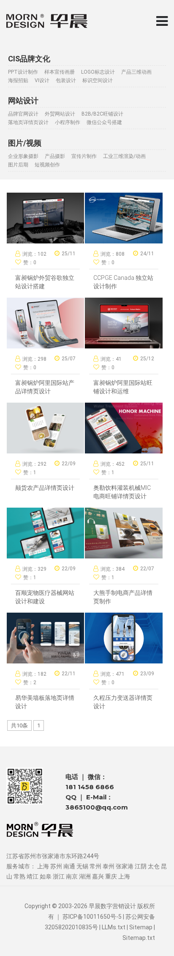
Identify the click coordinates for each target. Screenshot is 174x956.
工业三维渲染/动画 (124, 156)
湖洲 (85, 876)
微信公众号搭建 (104, 122)
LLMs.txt (113, 927)
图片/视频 (24, 142)
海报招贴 (18, 80)
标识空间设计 (97, 80)
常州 (95, 866)
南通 (69, 866)
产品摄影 (55, 156)
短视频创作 (47, 165)
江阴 (141, 866)
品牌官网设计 (23, 114)
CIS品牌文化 (29, 58)
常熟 (19, 876)
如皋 (46, 876)
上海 (43, 866)
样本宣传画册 (59, 72)
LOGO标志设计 (98, 72)
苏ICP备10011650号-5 (92, 916)
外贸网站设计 (60, 114)
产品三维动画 (136, 72)
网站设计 (23, 100)
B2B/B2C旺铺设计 (102, 114)
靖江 (32, 876)
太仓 (154, 866)
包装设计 (66, 80)
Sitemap (140, 927)
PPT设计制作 (23, 72)
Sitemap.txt (138, 937)
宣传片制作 (84, 156)
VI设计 (42, 80)
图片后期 (18, 165)
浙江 (59, 876)
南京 (72, 876)
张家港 (124, 866)
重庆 (111, 876)
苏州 (56, 866)
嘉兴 (98, 876)
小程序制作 (67, 122)
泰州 (108, 866)
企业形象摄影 (23, 156)
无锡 (82, 866)
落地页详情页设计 (28, 122)
